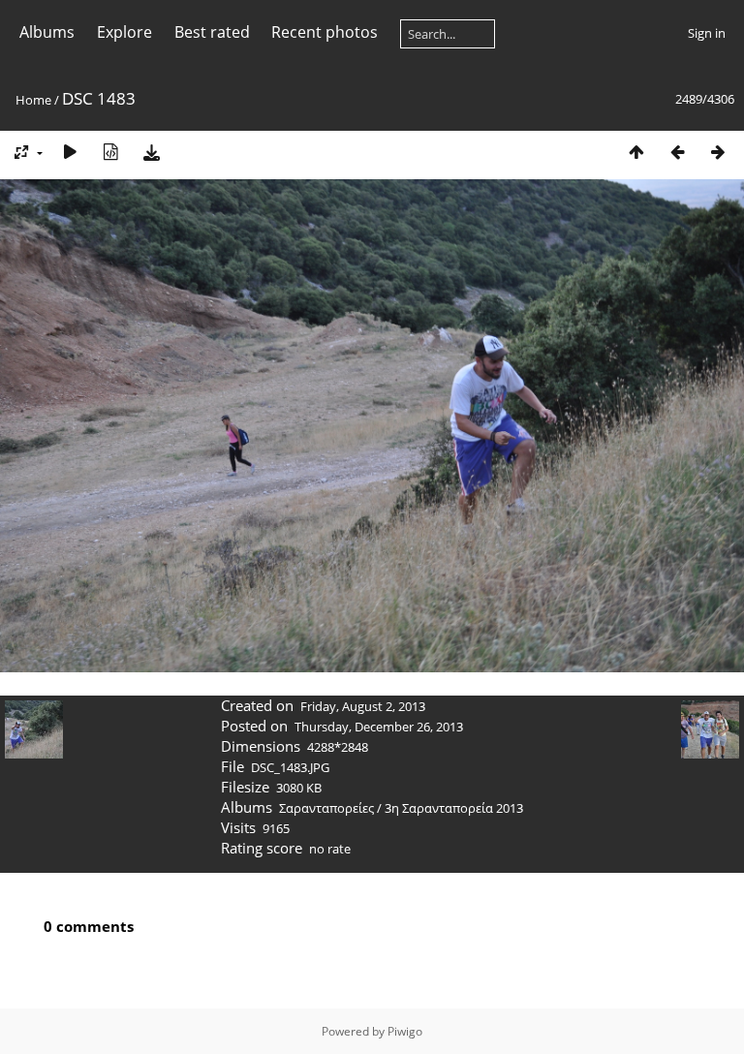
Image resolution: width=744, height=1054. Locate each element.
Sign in (707, 33)
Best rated (212, 32)
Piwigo (405, 1031)
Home (33, 99)
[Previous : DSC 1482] (677, 151)
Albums (47, 32)
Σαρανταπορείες (326, 808)
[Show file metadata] (110, 151)
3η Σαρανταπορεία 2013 (454, 808)
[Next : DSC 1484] (718, 151)
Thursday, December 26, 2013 (378, 726)
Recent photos (324, 32)
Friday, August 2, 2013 (362, 706)
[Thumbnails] (636, 151)
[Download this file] (151, 151)
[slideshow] (69, 151)
